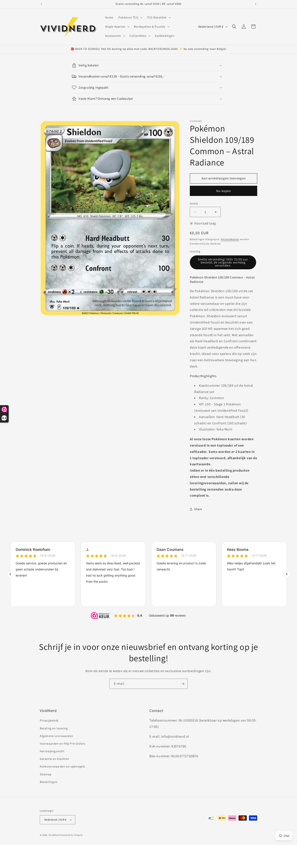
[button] (130, 17)
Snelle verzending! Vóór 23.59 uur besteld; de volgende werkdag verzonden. (223, 262)
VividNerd (54, 835)
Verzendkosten (230, 239)
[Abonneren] (182, 684)
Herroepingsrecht (52, 751)
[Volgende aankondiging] (255, 4)
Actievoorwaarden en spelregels (62, 767)
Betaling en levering (54, 728)
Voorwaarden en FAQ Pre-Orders (62, 743)
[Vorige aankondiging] (41, 4)
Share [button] (198, 509)
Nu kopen (223, 191)
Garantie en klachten (54, 759)
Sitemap (45, 774)
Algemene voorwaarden (56, 736)
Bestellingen (48, 782)
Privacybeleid (49, 720)
